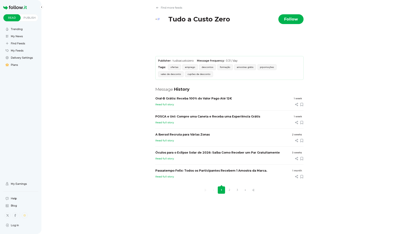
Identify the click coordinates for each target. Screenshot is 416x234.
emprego (190, 67)
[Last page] (253, 190)
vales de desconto (171, 74)
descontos (207, 67)
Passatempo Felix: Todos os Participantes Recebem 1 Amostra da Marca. (211, 170)
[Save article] (302, 104)
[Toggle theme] (24, 215)
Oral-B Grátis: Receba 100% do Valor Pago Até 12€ (193, 98)
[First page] (205, 190)
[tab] (12, 17)
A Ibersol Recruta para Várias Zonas (182, 134)
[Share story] (296, 104)
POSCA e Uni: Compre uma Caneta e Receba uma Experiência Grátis (207, 116)
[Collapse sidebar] (41, 7)
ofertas (174, 67)
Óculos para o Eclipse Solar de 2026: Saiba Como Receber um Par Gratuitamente (217, 152)
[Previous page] (213, 190)
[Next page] (245, 190)
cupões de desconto (199, 74)
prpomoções (267, 67)
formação (225, 67)
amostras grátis (245, 67)
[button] (12, 225)
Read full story (164, 104)
